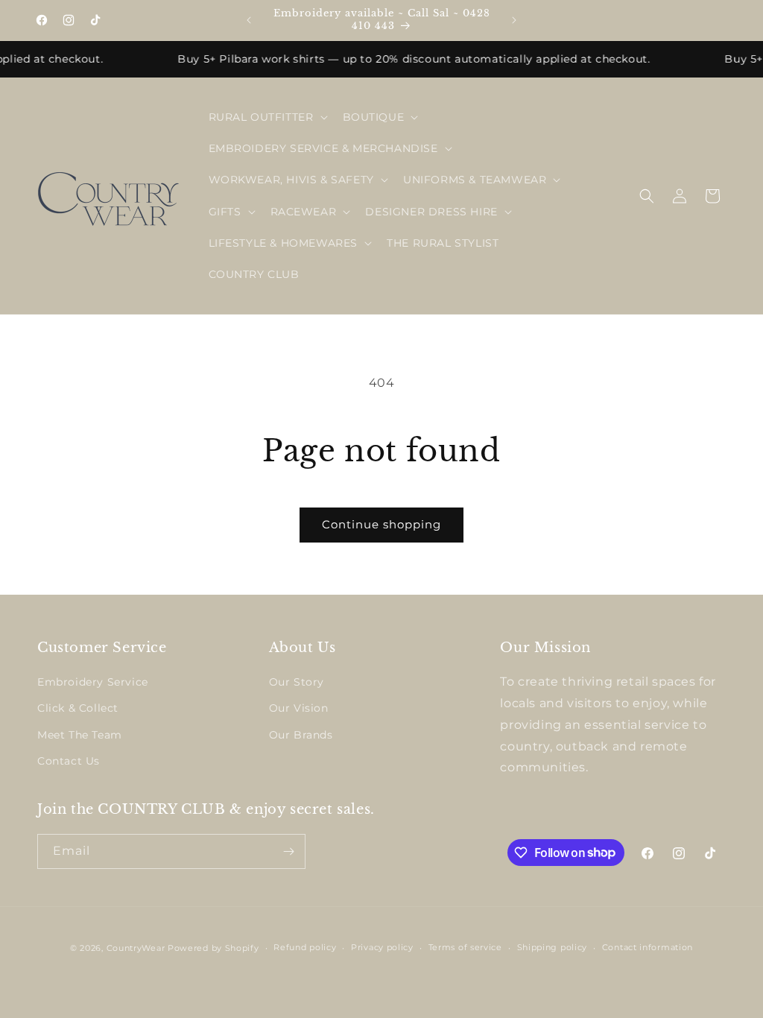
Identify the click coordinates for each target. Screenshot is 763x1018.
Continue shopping (381, 524)
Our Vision (299, 708)
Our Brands (301, 735)
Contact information (647, 947)
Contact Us (68, 761)
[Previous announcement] (248, 20)
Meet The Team (79, 735)
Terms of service (465, 947)
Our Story (296, 682)
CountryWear (136, 948)
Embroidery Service (92, 682)
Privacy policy (382, 947)
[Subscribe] (288, 851)
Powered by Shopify (213, 948)
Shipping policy (552, 947)
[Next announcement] (514, 20)
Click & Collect (77, 708)
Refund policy (304, 947)
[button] (267, 117)
